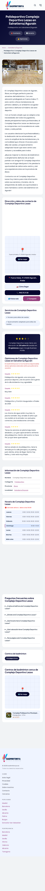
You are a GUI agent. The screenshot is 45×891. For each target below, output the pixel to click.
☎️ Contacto (15, 33)
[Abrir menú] (40, 5)
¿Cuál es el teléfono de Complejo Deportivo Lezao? (21, 607)
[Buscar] (35, 5)
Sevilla (4, 810)
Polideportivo (19, 482)
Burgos (4, 820)
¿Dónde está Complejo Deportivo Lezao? (21, 615)
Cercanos (6, 794)
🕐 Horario (30, 33)
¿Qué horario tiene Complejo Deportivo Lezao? (20, 622)
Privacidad (6, 781)
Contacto (6, 791)
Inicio (4, 48)
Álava (16, 486)
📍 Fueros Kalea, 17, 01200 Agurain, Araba (22, 279)
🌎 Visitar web (13, 299)
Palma (4, 816)
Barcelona (6, 806)
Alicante (5, 813)
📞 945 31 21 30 (23, 293)
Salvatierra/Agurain (15, 48)
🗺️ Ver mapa (22, 259)
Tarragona (6, 852)
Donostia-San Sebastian (11, 823)
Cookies (5, 784)
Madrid (4, 803)
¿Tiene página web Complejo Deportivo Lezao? (20, 639)
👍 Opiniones (22, 39)
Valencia (5, 845)
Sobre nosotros (8, 787)
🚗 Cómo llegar (22, 286)
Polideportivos (12, 658)
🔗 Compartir (31, 299)
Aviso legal (6, 778)
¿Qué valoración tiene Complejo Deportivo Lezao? (21, 630)
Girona (4, 842)
